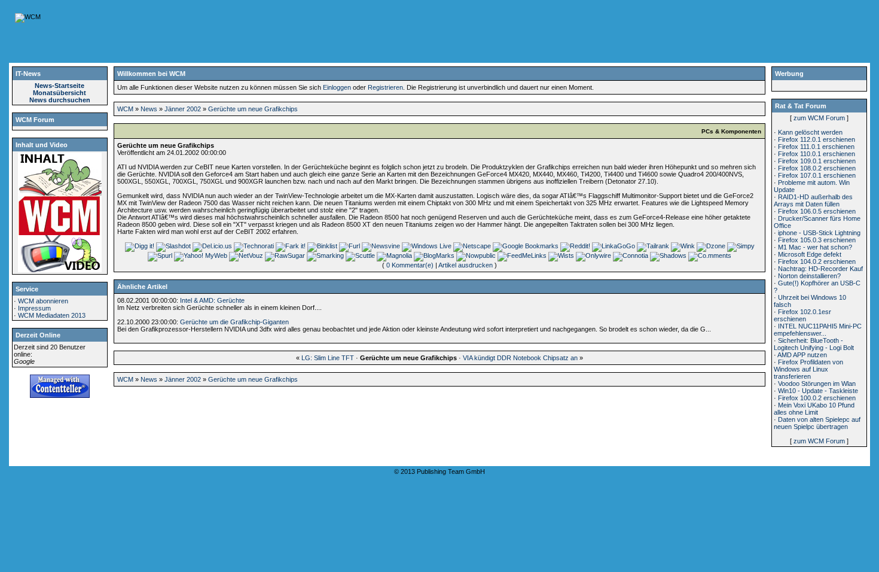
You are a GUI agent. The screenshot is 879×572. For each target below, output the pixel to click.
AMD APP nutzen (802, 354)
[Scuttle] (360, 255)
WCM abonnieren (43, 301)
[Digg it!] (139, 246)
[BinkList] (322, 246)
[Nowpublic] (476, 255)
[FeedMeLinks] (522, 255)
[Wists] (561, 255)
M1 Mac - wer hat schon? (815, 247)
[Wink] (683, 246)
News (149, 108)
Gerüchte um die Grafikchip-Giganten (234, 321)
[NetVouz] (246, 255)
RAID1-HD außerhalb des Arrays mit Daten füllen (813, 200)
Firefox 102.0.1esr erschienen (802, 315)
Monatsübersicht (59, 92)
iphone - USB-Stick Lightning (819, 232)
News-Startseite (59, 85)
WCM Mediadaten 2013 (52, 315)
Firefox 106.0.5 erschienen (817, 211)
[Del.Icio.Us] (212, 246)
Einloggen (337, 87)
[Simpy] (741, 246)
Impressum (34, 308)
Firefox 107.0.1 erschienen (817, 175)
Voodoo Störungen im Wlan (817, 383)
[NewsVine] (381, 246)
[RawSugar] (285, 255)
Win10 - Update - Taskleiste (818, 390)
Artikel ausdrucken (465, 265)
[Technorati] (254, 246)
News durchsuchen (59, 100)
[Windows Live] (426, 246)
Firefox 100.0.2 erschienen (817, 397)
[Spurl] (160, 255)
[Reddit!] (575, 246)
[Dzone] (711, 246)
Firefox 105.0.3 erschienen (817, 240)
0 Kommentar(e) (410, 265)
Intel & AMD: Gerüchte (212, 300)
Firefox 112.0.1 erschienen (816, 139)
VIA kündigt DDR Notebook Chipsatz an (520, 357)
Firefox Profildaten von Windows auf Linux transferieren (808, 369)
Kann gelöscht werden (810, 132)
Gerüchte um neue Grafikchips (253, 108)
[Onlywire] (593, 255)
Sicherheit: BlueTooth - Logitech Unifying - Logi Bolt (814, 344)
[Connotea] (630, 255)
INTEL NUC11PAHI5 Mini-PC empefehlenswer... (818, 329)
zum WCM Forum (819, 117)
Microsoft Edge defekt (809, 254)
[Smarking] (325, 255)
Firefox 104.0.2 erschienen (817, 261)
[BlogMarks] (434, 255)
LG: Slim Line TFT (327, 357)
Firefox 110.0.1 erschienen (816, 153)
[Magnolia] (394, 255)
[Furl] (349, 246)
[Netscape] (472, 246)
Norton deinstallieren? (809, 275)
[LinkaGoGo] (613, 246)
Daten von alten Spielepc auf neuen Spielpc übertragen (817, 423)
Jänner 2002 (182, 108)
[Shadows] (668, 255)
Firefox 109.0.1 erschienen (817, 161)
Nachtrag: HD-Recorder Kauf (820, 268)
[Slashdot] (173, 246)
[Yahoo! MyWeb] (200, 255)
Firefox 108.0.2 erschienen (817, 168)
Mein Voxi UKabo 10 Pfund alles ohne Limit (814, 408)
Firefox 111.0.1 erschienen (816, 146)
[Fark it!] (291, 246)
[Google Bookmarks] (525, 246)
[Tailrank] (653, 246)
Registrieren (385, 87)
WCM (125, 108)
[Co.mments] (709, 255)
